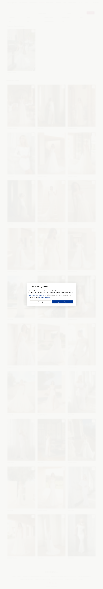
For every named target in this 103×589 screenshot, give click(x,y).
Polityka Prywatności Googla (36, 296)
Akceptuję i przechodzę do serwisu (62, 302)
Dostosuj (40, 302)
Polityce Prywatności (45, 297)
